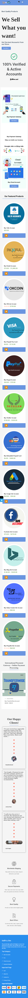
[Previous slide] (2, 691)
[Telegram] (1, 500)
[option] (14, 690)
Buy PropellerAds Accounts (12, 646)
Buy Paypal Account (10, 380)
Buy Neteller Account (10, 418)
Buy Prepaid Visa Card (10, 342)
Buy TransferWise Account (12, 701)
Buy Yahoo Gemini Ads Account (13, 608)
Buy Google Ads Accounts (11, 494)
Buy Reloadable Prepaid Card (12, 456)
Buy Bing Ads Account (10, 570)
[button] (22, 2)
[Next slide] (25, 691)
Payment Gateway (10, 698)
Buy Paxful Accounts (10, 266)
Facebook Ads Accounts (11, 532)
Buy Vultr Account (9, 228)
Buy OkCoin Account (10, 304)
